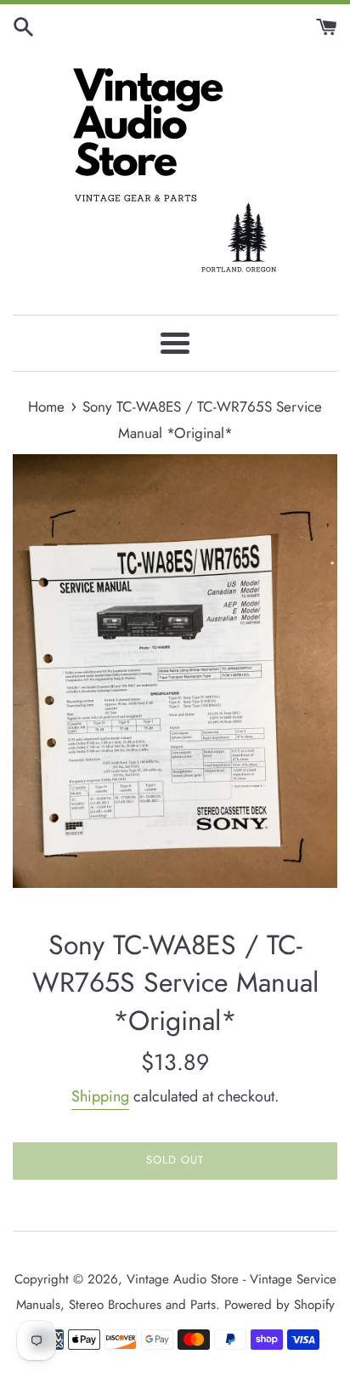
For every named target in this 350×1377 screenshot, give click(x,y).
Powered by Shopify (279, 1304)
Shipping (100, 1096)
